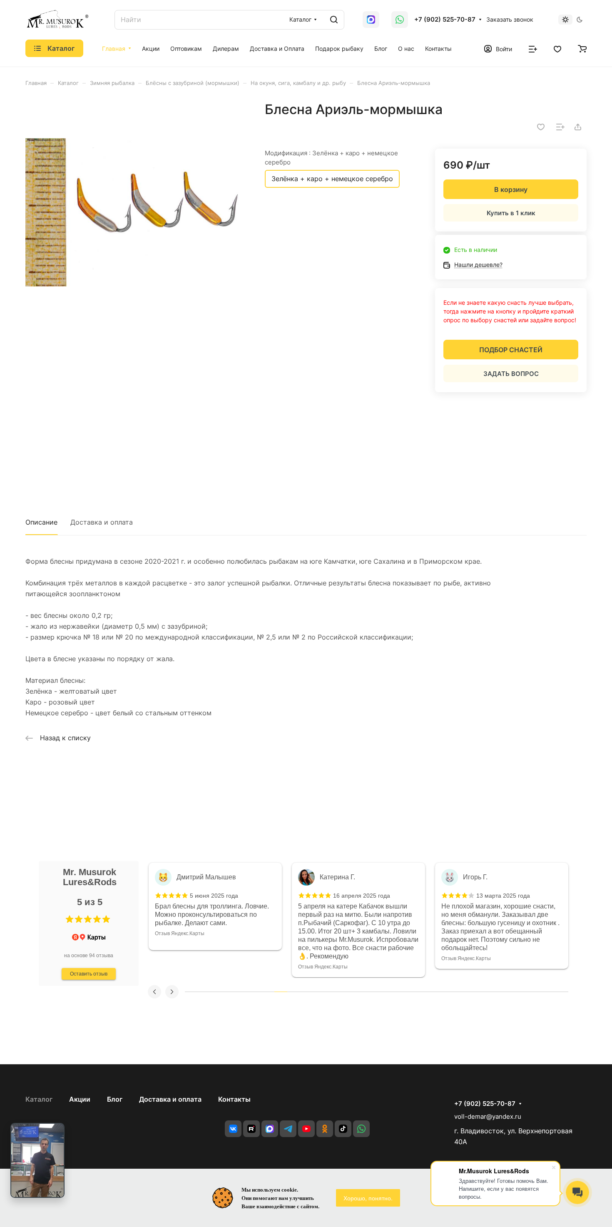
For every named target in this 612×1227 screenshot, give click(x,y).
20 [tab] (434, 991)
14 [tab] (357, 991)
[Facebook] (269, 1128)
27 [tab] (523, 991)
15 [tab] (370, 991)
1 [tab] (191, 991)
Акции (79, 1099)
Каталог (38, 1099)
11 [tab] (319, 991)
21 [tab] (446, 991)
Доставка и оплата (101, 522)
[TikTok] (343, 1128)
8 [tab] (280, 991)
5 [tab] (242, 991)
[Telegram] (288, 1128)
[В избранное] (541, 127)
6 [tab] (255, 991)
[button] (69, 919)
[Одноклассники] (324, 1128)
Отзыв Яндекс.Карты (179, 933)
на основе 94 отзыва (88, 955)
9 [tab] (293, 991)
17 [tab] (395, 991)
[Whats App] (371, 19)
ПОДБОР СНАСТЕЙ (510, 350)
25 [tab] (498, 991)
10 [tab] (306, 991)
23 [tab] (472, 991)
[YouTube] (306, 1128)
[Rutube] (251, 1128)
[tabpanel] (215, 906)
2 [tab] (204, 991)
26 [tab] (510, 991)
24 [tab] (485, 991)
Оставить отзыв (88, 974)
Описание (41, 522)
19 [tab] (421, 991)
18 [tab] (408, 991)
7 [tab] (267, 991)
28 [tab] (536, 991)
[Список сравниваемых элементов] (533, 48)
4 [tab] (229, 991)
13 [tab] (344, 991)
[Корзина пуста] (582, 48)
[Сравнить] (560, 127)
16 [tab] (382, 991)
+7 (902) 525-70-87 (444, 19)
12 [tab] (332, 991)
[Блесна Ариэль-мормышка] (136, 212)
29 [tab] (549, 991)
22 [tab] (459, 991)
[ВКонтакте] (233, 1128)
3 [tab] (216, 991)
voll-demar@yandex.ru (487, 1116)
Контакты (234, 1099)
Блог (114, 1099)
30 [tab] (561, 991)
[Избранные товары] (557, 48)
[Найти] (333, 20)
